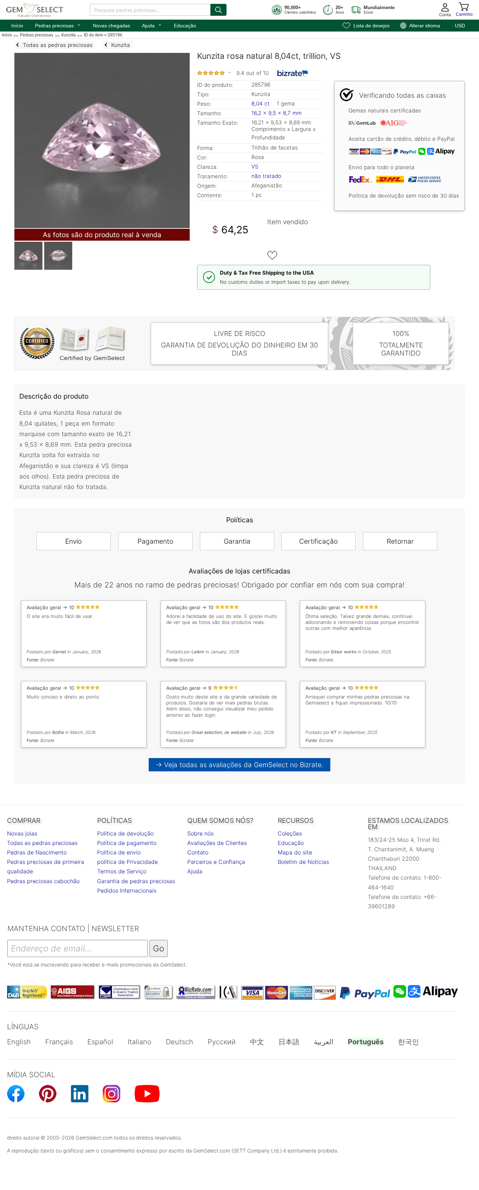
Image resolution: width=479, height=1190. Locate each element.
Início (17, 25)
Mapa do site (295, 852)
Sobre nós (200, 833)
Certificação (318, 541)
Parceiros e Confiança (216, 861)
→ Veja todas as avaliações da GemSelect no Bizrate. (240, 765)
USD (460, 25)
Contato (197, 852)
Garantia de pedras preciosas (136, 881)
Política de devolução (125, 833)
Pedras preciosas (58, 25)
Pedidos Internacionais (126, 890)
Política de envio (119, 852)
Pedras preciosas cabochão (43, 881)
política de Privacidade (127, 861)
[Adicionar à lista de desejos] (272, 255)
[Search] (218, 10)
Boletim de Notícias (303, 861)
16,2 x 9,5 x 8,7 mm (276, 113)
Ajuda (152, 25)
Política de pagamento (126, 842)
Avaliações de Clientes (217, 842)
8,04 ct (261, 103)
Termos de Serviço (121, 871)
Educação (185, 25)
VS (254, 166)
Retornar (400, 541)
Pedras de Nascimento (37, 852)
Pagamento (155, 541)
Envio (73, 541)
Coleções (290, 833)
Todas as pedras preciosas (42, 842)
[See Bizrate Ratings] (293, 73)
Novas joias (22, 833)
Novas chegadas (111, 25)
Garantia (237, 541)
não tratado (266, 176)
